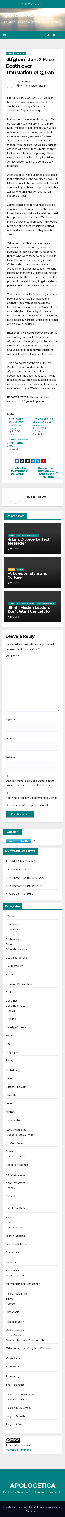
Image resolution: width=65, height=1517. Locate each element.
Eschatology (13, 1070)
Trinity (9, 1060)
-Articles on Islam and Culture (27, 575)
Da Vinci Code (14, 1143)
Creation (11, 1019)
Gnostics (11, 1151)
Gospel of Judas (16, 1156)
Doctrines (12, 1000)
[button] (48, 34)
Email (10, 738)
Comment (12, 655)
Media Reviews (15, 1330)
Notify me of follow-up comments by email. (32, 797)
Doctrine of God (15, 1005)
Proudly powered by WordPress (19, 1507)
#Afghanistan (29, 85)
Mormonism (13, 1270)
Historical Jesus (15, 1174)
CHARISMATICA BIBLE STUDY (25, 877)
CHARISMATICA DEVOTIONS (24, 886)
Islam (9, 53)
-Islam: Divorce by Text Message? (28, 541)
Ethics (9, 1298)
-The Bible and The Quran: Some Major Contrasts (42, 421)
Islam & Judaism (16, 1235)
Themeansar (32, 1511)
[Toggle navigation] (60, 35)
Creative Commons (19, 1449)
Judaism (11, 1262)
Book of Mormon (16, 1275)
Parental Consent (16, 1399)
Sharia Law (20, 53)
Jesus (9, 1103)
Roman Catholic (15, 1207)
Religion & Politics (46, 603)
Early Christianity (16, 1129)
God (8, 1043)
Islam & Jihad (14, 1227)
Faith (9, 1078)
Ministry (10, 1111)
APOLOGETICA (18, 15)
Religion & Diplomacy (18, 1407)
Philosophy (12, 1376)
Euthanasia (12, 1311)
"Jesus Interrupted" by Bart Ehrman (28, 1340)
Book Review (14, 1335)
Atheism (10, 1010)
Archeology (13, 929)
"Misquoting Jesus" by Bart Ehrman (28, 1348)
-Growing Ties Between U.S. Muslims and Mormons (45, 472)
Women (10, 974)
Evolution (11, 1035)
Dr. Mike (25, 81)
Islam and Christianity (19, 1244)
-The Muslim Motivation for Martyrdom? (19, 471)
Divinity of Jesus (16, 1027)
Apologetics (13, 924)
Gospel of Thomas (17, 1164)
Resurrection (13, 1120)
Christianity (12, 939)
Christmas (12, 992)
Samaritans (12, 1196)
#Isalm (42, 85)
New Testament (15, 1182)
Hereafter (12, 1095)
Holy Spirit (12, 1052)
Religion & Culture (25, 603)
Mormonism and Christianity (23, 1283)
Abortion (11, 1303)
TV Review (12, 1366)
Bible (9, 944)
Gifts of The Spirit (16, 1086)
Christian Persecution (19, 984)
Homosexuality (15, 1321)
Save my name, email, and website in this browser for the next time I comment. (30, 783)
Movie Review (14, 1358)
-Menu (11, 569)
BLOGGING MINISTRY (19, 894)
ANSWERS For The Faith (21, 861)
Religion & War (15, 1424)
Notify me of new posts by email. (29, 805)
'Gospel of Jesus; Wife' (20, 1134)
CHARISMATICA (16, 869)
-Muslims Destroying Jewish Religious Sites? (17, 442)
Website (10, 757)
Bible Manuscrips (16, 949)
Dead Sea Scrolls (16, 957)
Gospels (10, 1187)
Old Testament (14, 965)
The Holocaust (15, 1384)
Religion (10, 1217)
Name (10, 719)
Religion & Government (27, 535)
